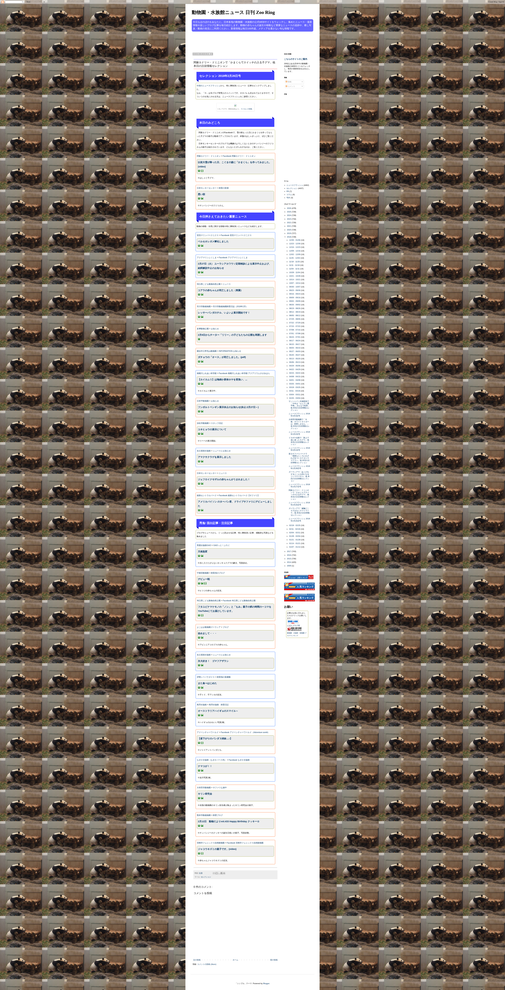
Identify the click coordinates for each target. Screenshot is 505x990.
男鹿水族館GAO (204, 545)
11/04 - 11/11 (294, 269)
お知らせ (215, 329)
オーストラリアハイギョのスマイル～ (218, 711)
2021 (289, 226)
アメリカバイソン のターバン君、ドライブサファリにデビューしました (235, 503)
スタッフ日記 (217, 423)
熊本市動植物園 (204, 815)
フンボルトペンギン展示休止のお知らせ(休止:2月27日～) (228, 407)
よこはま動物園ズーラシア (209, 627)
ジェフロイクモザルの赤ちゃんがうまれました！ (224, 479)
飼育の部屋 (224, 188)
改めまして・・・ (207, 633)
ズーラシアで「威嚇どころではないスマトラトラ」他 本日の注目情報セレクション (299, 511)
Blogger (266, 983)
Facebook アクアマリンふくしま (233, 257)
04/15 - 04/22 (295, 373)
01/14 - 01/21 (295, 543)
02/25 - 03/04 (295, 398)
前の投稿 (274, 960)
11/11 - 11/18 (294, 265)
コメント (291, 86)
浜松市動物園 (203, 423)
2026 (289, 208)
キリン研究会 (205, 793)
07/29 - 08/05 (295, 319)
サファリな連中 (220, 787)
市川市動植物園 (204, 306)
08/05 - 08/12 (295, 315)
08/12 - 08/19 (295, 312)
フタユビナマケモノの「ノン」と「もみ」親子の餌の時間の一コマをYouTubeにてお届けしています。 (234, 608)
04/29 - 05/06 (295, 366)
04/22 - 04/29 (295, 369)
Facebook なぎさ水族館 (239, 760)
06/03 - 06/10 (295, 348)
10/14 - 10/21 (295, 279)
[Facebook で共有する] (221, 873)
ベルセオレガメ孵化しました (213, 241)
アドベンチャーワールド (208, 732)
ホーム (235, 960)
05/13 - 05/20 (295, 359)
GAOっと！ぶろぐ (221, 545)
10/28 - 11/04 (295, 272)
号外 (288, 198)
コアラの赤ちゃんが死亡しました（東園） (220, 290)
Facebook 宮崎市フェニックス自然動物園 (245, 843)
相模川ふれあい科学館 (207, 373)
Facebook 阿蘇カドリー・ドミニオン (239, 156)
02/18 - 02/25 (295, 525)
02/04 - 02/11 (295, 533)
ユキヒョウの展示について (212, 429)
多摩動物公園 (203, 329)
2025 (289, 212)
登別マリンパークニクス (208, 235)
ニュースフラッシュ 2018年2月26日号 (299, 504)
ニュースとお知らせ (222, 451)
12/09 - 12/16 (295, 251)
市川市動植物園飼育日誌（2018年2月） (230, 306)
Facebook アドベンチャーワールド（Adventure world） (245, 732)
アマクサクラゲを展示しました (214, 457)
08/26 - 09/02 (295, 305)
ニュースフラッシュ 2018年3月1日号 (299, 449)
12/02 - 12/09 (295, 254)
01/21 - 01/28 (295, 540)
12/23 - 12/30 (295, 244)
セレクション (206, 877)
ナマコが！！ (205, 766)
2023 (289, 219)
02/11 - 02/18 (295, 529)
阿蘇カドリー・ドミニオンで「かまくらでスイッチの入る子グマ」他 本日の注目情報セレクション (299, 494)
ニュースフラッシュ (294, 185)
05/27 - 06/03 (295, 351)
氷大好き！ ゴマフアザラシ (213, 661)
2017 (289, 551)
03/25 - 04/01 (295, 384)
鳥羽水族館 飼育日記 (219, 705)
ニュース (227, 284)
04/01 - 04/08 (295, 380)
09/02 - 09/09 (295, 301)
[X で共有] (219, 873)
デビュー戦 (204, 579)
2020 (289, 230)
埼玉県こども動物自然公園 (209, 284)
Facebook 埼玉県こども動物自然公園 (239, 600)
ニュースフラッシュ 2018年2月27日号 (299, 485)
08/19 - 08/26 (295, 308)
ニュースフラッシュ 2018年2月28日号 (299, 467)
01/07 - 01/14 (295, 547)
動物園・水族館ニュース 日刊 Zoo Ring (233, 12)
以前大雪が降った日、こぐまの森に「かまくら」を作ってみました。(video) (234, 164)
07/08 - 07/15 (295, 330)
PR (287, 191)
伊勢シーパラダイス (206, 677)
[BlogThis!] (216, 873)
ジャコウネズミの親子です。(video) (217, 849)
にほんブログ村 (293, 625)
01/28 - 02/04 (295, 536)
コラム (289, 194)
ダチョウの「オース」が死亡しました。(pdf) (222, 357)
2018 (289, 237)
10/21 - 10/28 (295, 276)
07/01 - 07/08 (295, 333)
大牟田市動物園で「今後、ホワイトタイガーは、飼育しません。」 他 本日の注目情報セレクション (299, 423)
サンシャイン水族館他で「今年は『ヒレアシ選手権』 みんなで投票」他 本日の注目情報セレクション (299, 405)
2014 (289, 562)
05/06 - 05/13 (295, 362)
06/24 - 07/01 (295, 337)
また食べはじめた (207, 683)
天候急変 (202, 551)
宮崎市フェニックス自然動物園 (210, 843)
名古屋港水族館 (204, 451)
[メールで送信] (214, 873)
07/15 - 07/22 (295, 326)
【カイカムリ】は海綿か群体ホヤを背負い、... (222, 379)
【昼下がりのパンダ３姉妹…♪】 (215, 738)
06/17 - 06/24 (295, 341)
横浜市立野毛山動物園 (207, 351)
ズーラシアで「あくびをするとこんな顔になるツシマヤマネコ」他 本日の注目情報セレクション (299, 476)
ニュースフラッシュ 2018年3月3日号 (299, 415)
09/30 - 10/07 (295, 287)
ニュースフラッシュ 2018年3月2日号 (299, 433)
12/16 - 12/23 (295, 247)
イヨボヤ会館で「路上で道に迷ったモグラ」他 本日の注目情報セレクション (299, 441)
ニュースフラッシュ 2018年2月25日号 (299, 520)
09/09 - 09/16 (295, 297)
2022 (289, 222)
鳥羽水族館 (202, 705)
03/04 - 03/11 (295, 394)
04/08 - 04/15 (295, 376)
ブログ (226, 627)
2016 (289, 555)
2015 (289, 559)
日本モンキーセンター (207, 188)
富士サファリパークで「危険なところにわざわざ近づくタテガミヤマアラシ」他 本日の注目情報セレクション (299, 458)
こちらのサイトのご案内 (295, 59)
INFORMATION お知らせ (230, 351)
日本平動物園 (203, 401)
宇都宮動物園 (203, 573)
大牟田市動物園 (204, 787)
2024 (289, 215)
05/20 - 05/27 (295, 355)
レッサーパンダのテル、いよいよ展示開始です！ (224, 312)
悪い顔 (201, 194)
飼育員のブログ (218, 573)
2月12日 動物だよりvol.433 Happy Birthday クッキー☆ (228, 821)
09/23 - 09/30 (295, 290)
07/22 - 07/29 (295, 323)
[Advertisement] (242, 42)
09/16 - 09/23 (295, 294)
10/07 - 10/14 (295, 283)
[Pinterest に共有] (224, 873)
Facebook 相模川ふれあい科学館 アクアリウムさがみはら (244, 373)
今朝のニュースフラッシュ (208, 85)
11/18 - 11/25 (294, 262)
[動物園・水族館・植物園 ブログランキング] (294, 630)
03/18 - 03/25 (295, 387)
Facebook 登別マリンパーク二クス (236, 235)
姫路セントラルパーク (207, 495)
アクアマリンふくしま (207, 257)
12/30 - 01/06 (295, 240)
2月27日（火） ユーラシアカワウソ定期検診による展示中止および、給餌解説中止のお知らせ (234, 265)
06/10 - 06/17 (295, 344)
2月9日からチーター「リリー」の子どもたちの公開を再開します (232, 335)
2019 (289, 233)
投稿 (289, 82)
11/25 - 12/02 (295, 258)
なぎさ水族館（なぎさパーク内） (211, 760)
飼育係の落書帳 (224, 677)
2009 (289, 566)
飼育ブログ (218, 815)
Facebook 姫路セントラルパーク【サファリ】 (239, 495)
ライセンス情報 (246, 109)
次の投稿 (197, 960)
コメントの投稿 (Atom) (206, 964)
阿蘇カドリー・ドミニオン (209, 156)
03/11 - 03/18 (295, 391)
